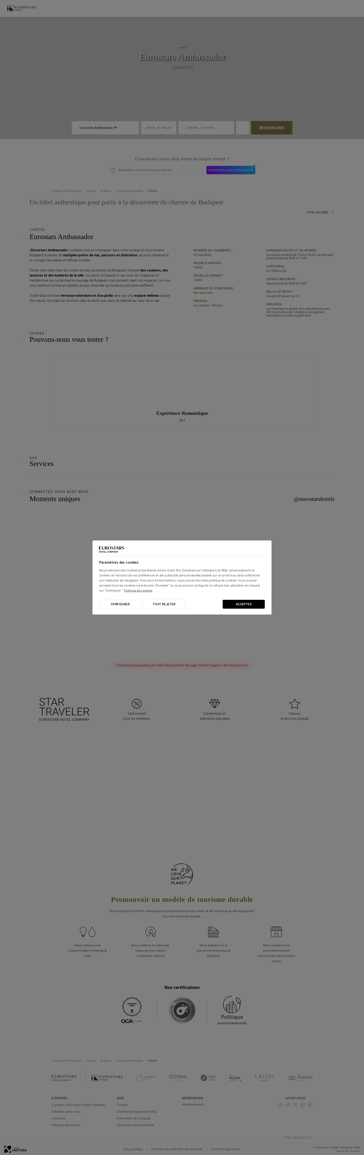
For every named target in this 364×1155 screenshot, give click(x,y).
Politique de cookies (138, 590)
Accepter (244, 604)
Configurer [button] (120, 604)
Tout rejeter (164, 604)
